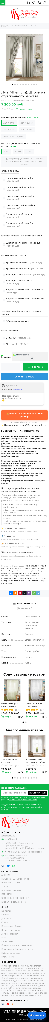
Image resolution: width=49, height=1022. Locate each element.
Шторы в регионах (10, 930)
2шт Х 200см (27, 123)
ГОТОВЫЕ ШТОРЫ (9, 568)
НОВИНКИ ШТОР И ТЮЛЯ (35, 566)
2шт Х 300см (27, 129)
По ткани (32, 568)
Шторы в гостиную (31, 573)
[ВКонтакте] (11, 593)
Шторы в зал (6, 583)
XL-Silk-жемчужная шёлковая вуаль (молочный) (9, 761)
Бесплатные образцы (11, 926)
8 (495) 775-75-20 (12, 832)
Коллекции (23, 568)
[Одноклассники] (15, 593)
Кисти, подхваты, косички (13, 902)
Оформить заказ (24, 377)
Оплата (4, 922)
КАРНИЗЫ (6, 894)
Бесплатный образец (13, 136)
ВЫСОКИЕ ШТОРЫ (11, 890)
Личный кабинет (9, 934)
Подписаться (37, 793)
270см (29, 151)
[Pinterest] (20, 593)
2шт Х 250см (9, 129)
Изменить (17, 389)
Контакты (6, 911)
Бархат (44, 578)
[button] (12, 84)
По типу (40, 568)
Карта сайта (7, 941)
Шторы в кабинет (14, 573)
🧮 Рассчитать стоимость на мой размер (24, 415)
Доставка (6, 918)
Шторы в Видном (8, 571)
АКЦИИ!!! (5, 875)
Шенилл (23, 581)
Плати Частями (8, 957)
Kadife (34, 571)
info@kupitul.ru (12, 839)
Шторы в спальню (32, 578)
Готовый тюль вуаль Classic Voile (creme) (9, 705)
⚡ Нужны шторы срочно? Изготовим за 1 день (24, 425)
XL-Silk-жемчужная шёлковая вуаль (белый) (36, 760)
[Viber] (29, 593)
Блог (3, 937)
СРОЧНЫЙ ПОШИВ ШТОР (15, 898)
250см (6, 151)
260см (18, 151)
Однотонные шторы (10, 576)
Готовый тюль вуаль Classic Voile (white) (34, 705)
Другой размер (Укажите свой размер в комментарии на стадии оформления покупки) (24, 161)
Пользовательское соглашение (16, 945)
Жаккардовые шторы (36, 581)
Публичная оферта (10, 953)
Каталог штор (17, 566)
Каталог (5, 914)
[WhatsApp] (34, 593)
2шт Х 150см (9, 123)
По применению (24, 571)
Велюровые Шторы (10, 581)
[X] (24, 593)
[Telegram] (38, 593)
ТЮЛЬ (4, 886)
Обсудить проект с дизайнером (17, 552)
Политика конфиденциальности (23, 800)
